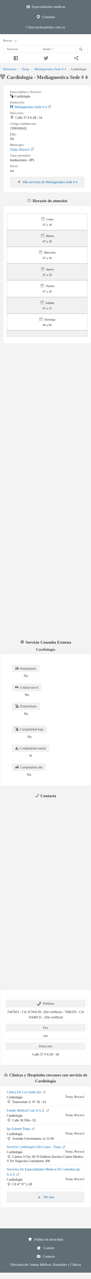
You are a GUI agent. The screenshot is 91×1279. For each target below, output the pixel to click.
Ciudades (48, 17)
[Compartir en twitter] (45, 57)
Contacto (48, 1256)
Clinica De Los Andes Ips (24, 1092)
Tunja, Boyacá (20, 149)
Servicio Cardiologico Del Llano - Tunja (34, 1147)
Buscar (8, 40)
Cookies (48, 1248)
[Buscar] (81, 49)
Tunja (25, 69)
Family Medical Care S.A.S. (26, 1110)
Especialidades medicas (48, 7)
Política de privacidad (48, 1239)
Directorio (10, 69)
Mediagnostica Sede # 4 (50, 69)
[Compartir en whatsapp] (76, 57)
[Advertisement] (45, 391)
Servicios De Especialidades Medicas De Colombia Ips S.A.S (43, 1171)
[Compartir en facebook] (15, 57)
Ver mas (48, 1197)
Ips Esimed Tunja (19, 1129)
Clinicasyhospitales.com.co (45, 27)
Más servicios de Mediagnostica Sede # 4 (49, 182)
